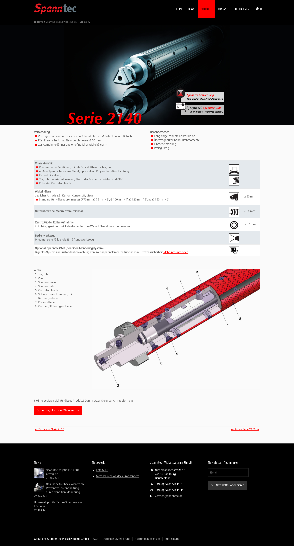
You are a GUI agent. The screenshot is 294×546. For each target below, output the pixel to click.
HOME (179, 9)
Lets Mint (102, 470)
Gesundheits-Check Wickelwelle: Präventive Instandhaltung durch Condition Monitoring (65, 488)
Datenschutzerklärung (116, 538)
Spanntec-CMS (212, 108)
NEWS (191, 9)
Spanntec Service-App (200, 95)
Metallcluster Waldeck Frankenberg (117, 476)
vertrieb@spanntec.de (168, 496)
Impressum (172, 538)
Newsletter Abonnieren (230, 485)
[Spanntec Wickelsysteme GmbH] (55, 8)
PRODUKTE (206, 9)
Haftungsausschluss (147, 538)
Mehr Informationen (175, 252)
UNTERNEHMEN (241, 9)
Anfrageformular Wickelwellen (60, 410)
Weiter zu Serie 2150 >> (245, 429)
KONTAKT (222, 9)
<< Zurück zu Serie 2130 (49, 429)
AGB (96, 538)
